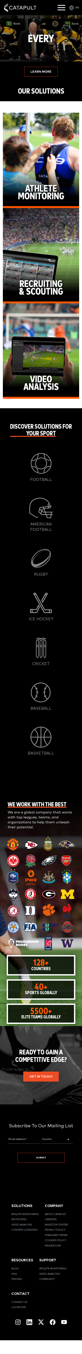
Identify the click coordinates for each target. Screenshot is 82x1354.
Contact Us (19, 1302)
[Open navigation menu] (61, 7)
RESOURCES (22, 1260)
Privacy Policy (55, 1230)
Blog (15, 1268)
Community (47, 1279)
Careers (51, 1219)
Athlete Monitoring (25, 1214)
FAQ (14, 1274)
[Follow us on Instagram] (18, 1322)
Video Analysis (21, 1225)
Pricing (16, 1279)
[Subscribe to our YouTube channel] (64, 1321)
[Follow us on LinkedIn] (29, 1322)
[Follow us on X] (41, 1322)
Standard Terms (56, 1235)
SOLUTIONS (21, 1206)
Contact (20, 1294)
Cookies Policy (55, 1240)
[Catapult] (20, 7)
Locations (18, 1307)
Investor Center (56, 1225)
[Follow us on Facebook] (52, 1322)
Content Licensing (24, 1230)
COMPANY (54, 1206)
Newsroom (53, 1246)
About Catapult (55, 1214)
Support (47, 1260)
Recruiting (19, 1219)
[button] (41, 72)
